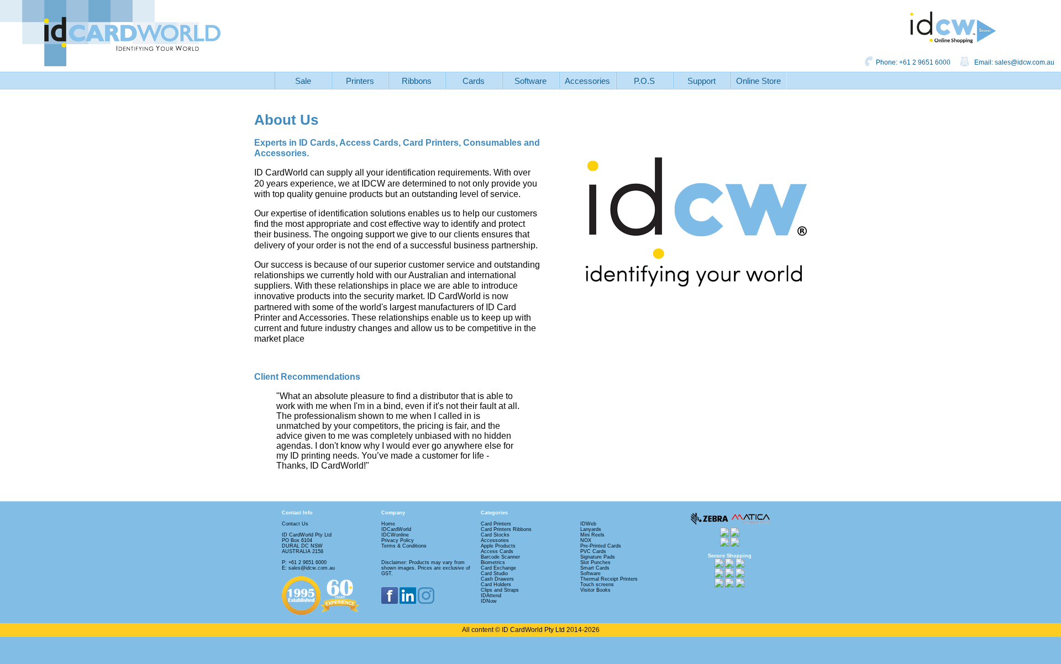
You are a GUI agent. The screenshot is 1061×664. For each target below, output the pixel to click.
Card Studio (494, 573)
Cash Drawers (497, 579)
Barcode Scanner (500, 557)
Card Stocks (495, 535)
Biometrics (493, 562)
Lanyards (590, 529)
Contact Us (295, 524)
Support (701, 81)
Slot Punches (595, 562)
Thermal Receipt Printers (609, 579)
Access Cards (497, 551)
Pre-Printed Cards (600, 546)
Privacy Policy (397, 540)
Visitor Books (595, 590)
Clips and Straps (500, 590)
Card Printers (496, 524)
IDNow (489, 601)
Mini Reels (592, 535)
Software (530, 81)
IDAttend (491, 595)
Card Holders (496, 584)
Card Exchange (498, 568)
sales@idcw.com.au (1024, 62)
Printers (360, 81)
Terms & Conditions (404, 546)
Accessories (587, 81)
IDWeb (588, 524)
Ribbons (417, 81)
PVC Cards (593, 551)
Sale (303, 81)
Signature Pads (597, 557)
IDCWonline (395, 535)
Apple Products (498, 546)
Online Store (758, 81)
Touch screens (597, 584)
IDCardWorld (396, 529)
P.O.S (644, 81)
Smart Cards (595, 568)
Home (388, 524)
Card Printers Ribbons (506, 529)
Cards (474, 81)
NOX (585, 540)
